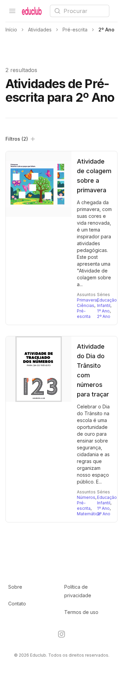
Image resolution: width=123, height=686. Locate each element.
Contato (17, 603)
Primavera (87, 300)
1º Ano (103, 310)
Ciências (85, 305)
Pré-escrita (84, 313)
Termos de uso (81, 612)
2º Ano (103, 316)
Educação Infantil (107, 302)
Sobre (15, 587)
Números (86, 497)
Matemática (88, 513)
